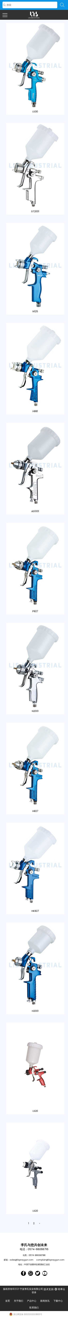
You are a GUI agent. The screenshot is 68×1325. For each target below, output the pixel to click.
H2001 (35, 1011)
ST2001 (35, 211)
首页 (7, 1300)
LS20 (35, 1111)
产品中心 (31, 1300)
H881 (35, 411)
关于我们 (18, 1300)
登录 (34, 1292)
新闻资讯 (45, 1300)
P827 (35, 611)
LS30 (35, 111)
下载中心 (58, 1300)
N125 (35, 311)
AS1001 (35, 511)
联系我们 (34, 1307)
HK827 (35, 911)
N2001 (35, 711)
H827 (35, 811)
